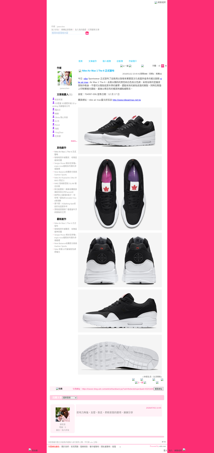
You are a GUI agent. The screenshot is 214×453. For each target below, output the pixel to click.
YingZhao (59, 132)
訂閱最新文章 (93, 30)
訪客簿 (120, 61)
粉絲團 (35, 451)
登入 (165, 451)
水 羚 (57, 121)
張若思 (62, 424)
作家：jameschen (58, 27)
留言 (58, 430)
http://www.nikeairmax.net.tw (127, 100)
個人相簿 (107, 61)
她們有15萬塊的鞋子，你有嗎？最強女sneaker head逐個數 (65, 198)
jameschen (64, 88)
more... (74, 141)
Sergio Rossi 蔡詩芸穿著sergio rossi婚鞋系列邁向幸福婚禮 (65, 166)
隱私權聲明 (105, 447)
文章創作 (93, 61)
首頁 (80, 61)
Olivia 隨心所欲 (61, 117)
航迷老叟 (59, 100)
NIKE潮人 (61, 22)
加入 (171, 451)
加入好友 (55, 30)
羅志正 (58, 110)
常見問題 (74, 447)
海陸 (57, 129)
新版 (82, 22)
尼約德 (58, 136)
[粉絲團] (30, 449)
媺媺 (57, 114)
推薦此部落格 (67, 30)
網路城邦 (162, 2)
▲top (164, 441)
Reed (57, 125)
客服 (114, 447)
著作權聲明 (94, 447)
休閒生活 (147, 377)
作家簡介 (133, 61)
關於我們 (65, 447)
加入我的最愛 (80, 30)
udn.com (162, 446)
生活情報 (157, 377)
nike (86, 78)
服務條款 (84, 447)
